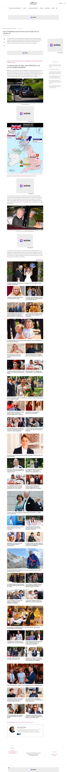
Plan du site (12, 750)
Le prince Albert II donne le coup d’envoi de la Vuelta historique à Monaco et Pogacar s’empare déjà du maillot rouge (55, 77)
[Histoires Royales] (33, 3)
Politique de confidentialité (12, 751)
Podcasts (53, 8)
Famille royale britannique (11, 28)
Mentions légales (12, 753)
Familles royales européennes (15, 8)
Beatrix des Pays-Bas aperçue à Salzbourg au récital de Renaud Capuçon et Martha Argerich (55, 65)
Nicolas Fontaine (6, 35)
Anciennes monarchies (32, 8)
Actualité (4, 28)
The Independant (22, 200)
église (27, 722)
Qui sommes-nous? (54, 754)
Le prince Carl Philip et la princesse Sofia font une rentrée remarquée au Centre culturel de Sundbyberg (55, 86)
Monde (24, 8)
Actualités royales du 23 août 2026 (54, 69)
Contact (54, 755)
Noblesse (41, 8)
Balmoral (16, 722)
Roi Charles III (31, 722)
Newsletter (47, 8)
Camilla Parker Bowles (22, 722)
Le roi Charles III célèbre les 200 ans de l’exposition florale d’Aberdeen (23, 175)
